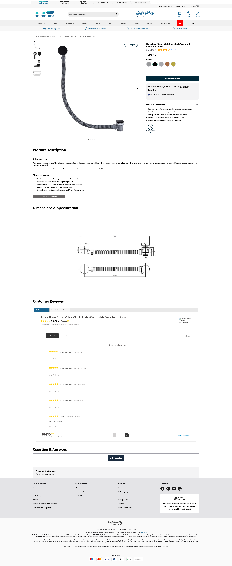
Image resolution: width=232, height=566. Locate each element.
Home (35, 36)
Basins (97, 23)
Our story (121, 488)
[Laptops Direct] (83, 2)
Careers (120, 496)
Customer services (39, 488)
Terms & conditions (125, 508)
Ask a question (116, 458)
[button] (137, 88)
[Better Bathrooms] (43, 2)
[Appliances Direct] (64, 2)
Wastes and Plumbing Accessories (64, 36)
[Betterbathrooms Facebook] (162, 490)
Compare (132, 45)
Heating (123, 23)
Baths (55, 23)
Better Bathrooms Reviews (59, 310)
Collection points (39, 496)
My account (79, 488)
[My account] (188, 14)
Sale (179, 23)
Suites (136, 23)
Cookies (121, 504)
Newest (52, 336)
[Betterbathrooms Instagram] (180, 490)
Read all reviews (184, 435)
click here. (144, 532)
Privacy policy (123, 500)
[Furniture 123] (121, 2)
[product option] (149, 64)
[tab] (41, 310)
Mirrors (149, 23)
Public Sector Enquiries (165, 6)
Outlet (192, 23)
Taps (109, 23)
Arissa (82, 36)
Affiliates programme (125, 492)
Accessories (165, 23)
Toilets (84, 23)
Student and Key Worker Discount (45, 504)
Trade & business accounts (85, 496)
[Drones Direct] (102, 2)
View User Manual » (49, 197)
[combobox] (93, 14)
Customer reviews (41, 310)
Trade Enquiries (180, 6)
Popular (65, 336)
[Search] (116, 14)
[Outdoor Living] (140, 3)
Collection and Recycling (42, 508)
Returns (35, 500)
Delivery (36, 492)
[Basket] (197, 13)
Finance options (81, 492)
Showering (70, 23)
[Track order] (179, 14)
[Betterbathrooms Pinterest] (168, 490)
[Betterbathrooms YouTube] (174, 490)
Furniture (41, 23)
